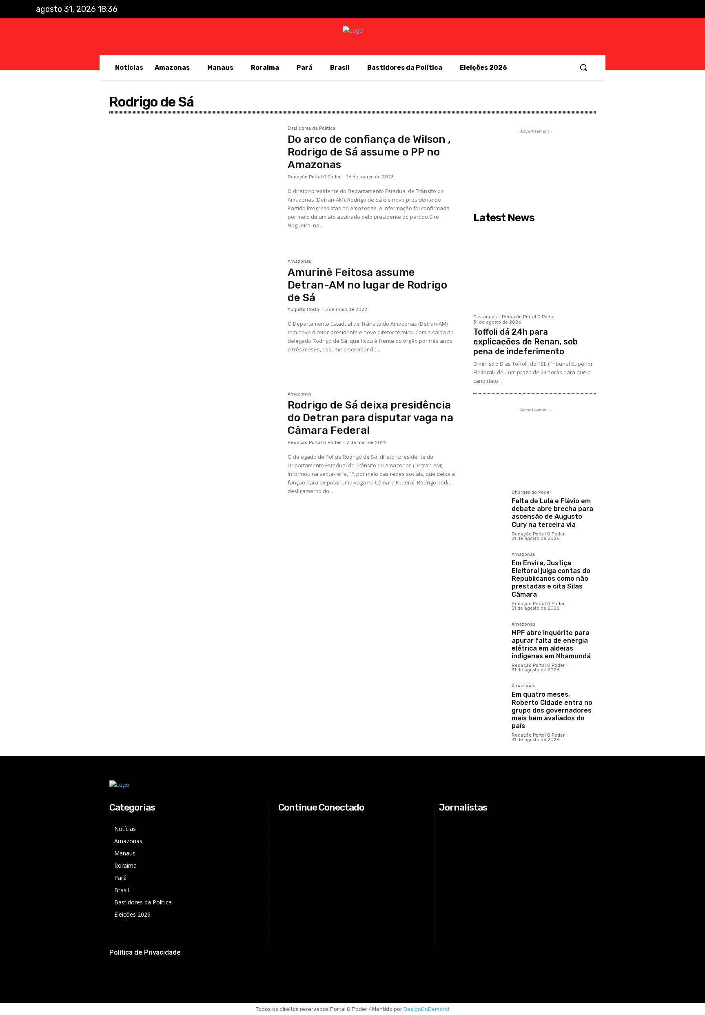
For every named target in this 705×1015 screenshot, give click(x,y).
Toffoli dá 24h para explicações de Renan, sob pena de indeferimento (525, 341)
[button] (583, 67)
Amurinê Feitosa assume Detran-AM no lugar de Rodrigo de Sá (367, 285)
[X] (643, 9)
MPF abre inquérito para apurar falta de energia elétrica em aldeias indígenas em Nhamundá (551, 644)
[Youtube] (660, 9)
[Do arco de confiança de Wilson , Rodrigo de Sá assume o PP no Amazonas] (194, 182)
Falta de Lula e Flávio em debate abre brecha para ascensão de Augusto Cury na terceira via (552, 513)
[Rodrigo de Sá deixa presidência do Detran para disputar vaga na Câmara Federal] (194, 448)
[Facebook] (610, 9)
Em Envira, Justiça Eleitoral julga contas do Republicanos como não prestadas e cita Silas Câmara (551, 578)
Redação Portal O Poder (314, 177)
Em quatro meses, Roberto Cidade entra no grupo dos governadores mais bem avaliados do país (552, 710)
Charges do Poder (531, 492)
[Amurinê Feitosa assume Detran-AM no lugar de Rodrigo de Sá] (194, 315)
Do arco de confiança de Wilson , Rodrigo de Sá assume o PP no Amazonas (369, 152)
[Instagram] (626, 9)
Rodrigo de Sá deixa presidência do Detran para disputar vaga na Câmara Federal (370, 418)
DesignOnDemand (426, 1009)
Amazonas (299, 261)
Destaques (485, 317)
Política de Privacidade (145, 952)
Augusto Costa (303, 309)
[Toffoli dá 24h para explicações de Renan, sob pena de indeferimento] (534, 268)
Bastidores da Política (311, 128)
